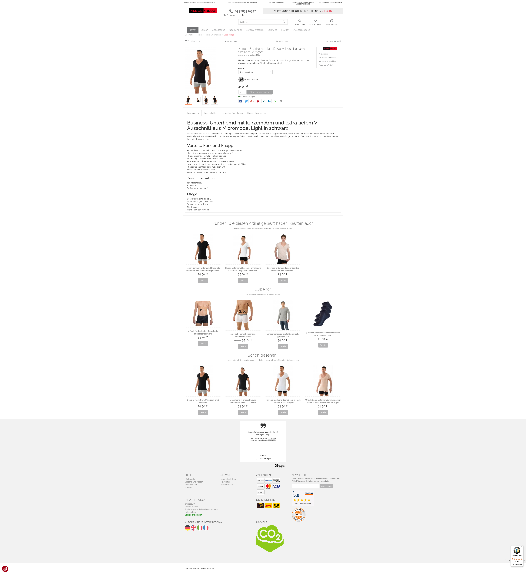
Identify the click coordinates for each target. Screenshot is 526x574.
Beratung (272, 29)
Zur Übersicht (194, 41)
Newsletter (225, 482)
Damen (204, 29)
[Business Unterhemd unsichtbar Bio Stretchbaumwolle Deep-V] (283, 249)
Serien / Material (254, 29)
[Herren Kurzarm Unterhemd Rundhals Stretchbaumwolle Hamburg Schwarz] (203, 249)
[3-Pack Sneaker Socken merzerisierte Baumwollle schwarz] (323, 314)
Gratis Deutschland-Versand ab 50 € (199, 2)
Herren (192, 29)
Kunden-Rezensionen (256, 113)
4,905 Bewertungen (263, 459)
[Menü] (521, 547)
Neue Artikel (235, 29)
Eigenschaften (210, 113)
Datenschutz (190, 512)
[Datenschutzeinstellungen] (5, 569)
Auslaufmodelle (302, 29)
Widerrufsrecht (191, 507)
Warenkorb (331, 24)
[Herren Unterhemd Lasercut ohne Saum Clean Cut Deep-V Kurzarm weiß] (243, 249)
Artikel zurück (232, 41)
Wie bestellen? (191, 484)
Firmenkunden (227, 484)
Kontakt (188, 487)
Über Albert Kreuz (229, 479)
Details (203, 280)
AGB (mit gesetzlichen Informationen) (201, 509)
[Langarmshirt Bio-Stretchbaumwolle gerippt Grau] (283, 315)
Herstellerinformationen (232, 113)
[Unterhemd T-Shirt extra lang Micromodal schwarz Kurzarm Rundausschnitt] (243, 380)
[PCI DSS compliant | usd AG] (298, 514)
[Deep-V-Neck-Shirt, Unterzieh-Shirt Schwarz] (203, 380)
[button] (240, 101)
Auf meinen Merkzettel (327, 58)
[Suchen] (285, 22)
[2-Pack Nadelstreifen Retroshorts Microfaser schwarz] (203, 314)
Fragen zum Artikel (326, 65)
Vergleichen (323, 54)
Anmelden (300, 24)
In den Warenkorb (260, 92)
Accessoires (218, 29)
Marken (285, 29)
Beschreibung (193, 113)
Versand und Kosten (194, 482)
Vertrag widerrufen (193, 515)
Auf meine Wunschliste (327, 61)
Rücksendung (191, 479)
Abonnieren (326, 486)
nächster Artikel (333, 41)
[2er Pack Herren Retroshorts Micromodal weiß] (243, 315)
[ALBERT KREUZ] (203, 11)
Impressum (190, 504)
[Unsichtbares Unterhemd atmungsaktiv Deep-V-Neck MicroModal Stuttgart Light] (323, 380)
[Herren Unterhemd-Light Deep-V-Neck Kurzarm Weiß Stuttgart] (283, 380)
